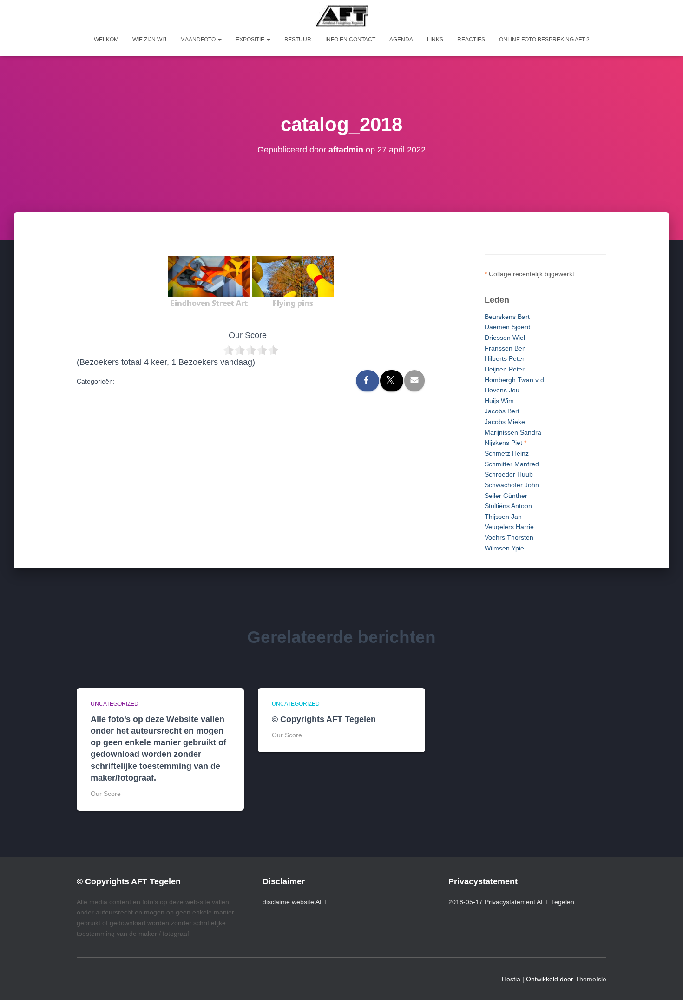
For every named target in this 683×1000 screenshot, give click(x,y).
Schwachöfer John (512, 485)
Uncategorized (114, 704)
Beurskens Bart (507, 316)
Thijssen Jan (503, 516)
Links (435, 39)
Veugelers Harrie (509, 526)
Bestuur (297, 39)
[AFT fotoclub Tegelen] (341, 16)
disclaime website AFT (295, 902)
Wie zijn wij (149, 39)
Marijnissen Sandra (513, 432)
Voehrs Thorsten (509, 537)
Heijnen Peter (505, 369)
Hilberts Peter (505, 358)
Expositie (251, 39)
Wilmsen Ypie (504, 548)
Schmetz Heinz (507, 453)
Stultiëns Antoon (508, 506)
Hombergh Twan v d (514, 380)
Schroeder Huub (509, 474)
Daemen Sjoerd (508, 327)
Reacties (471, 39)
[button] (219, 39)
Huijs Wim (499, 400)
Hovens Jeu (502, 390)
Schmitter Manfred (512, 464)
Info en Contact (350, 39)
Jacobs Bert (502, 411)
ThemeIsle (590, 979)
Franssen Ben (505, 348)
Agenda (401, 39)
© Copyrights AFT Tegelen (324, 719)
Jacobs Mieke (505, 421)
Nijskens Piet (503, 442)
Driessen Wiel (505, 337)
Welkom (106, 39)
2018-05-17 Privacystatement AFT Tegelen (511, 902)
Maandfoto (198, 39)
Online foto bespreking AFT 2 (544, 39)
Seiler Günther (506, 495)
